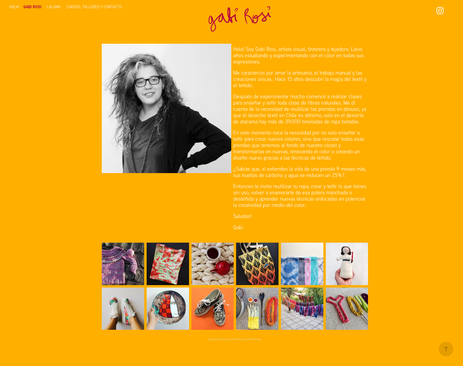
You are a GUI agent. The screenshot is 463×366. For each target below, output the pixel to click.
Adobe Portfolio (253, 339)
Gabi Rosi (32, 6)
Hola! (14, 6)
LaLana (54, 6)
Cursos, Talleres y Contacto (94, 6)
